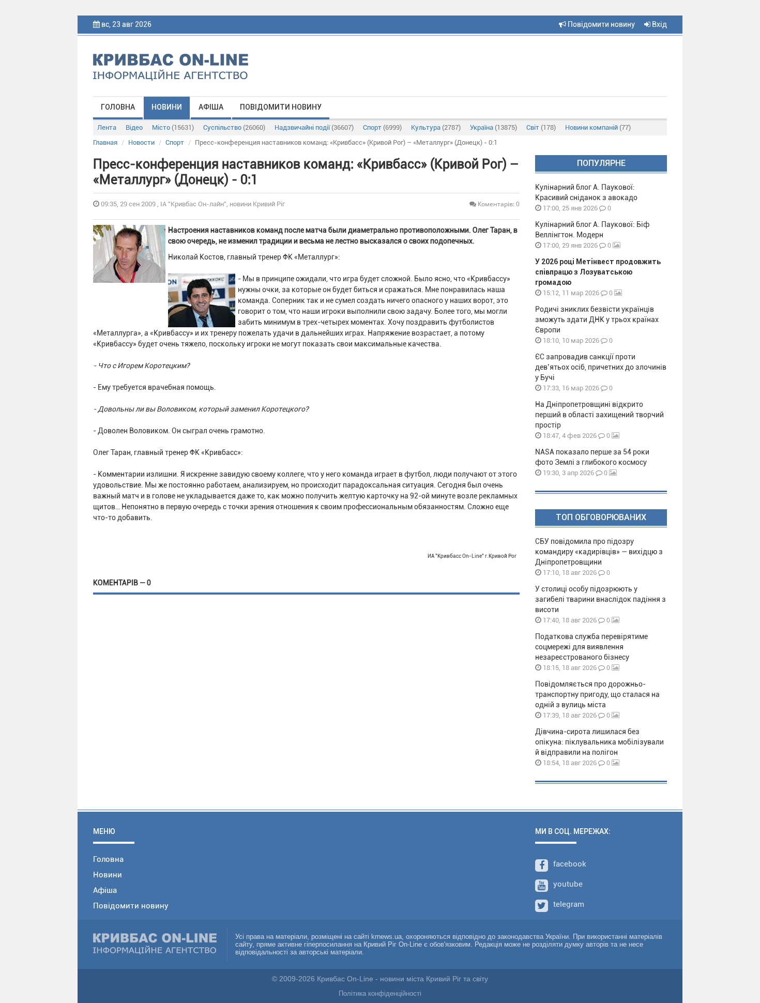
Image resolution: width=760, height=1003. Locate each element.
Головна (118, 107)
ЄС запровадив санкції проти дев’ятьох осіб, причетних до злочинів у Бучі (600, 367)
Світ (541, 127)
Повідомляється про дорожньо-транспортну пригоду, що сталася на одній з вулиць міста (597, 694)
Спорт (382, 127)
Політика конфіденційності (380, 993)
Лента (106, 127)
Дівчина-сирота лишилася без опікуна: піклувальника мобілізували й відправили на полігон (599, 741)
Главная (105, 142)
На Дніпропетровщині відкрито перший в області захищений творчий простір (599, 414)
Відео (134, 127)
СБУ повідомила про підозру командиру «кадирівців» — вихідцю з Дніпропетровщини (599, 551)
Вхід (658, 24)
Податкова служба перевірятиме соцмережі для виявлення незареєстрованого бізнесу (591, 646)
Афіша (211, 107)
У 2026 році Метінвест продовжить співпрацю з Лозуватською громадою (598, 271)
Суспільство (234, 127)
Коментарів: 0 (498, 204)
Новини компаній (598, 127)
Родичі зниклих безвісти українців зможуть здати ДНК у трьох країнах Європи (597, 319)
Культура (436, 127)
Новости (141, 142)
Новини (166, 107)
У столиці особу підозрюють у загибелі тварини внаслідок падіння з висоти (600, 599)
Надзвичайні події (314, 127)
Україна (493, 127)
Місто (173, 127)
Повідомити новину (600, 24)
